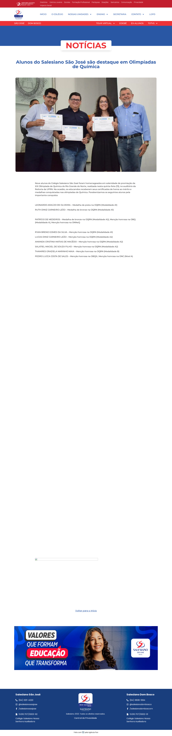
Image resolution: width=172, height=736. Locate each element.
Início (43, 14)
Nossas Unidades (78, 14)
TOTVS (151, 23)
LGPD (152, 14)
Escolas (67, 2)
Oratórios (43, 2)
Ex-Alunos (137, 23)
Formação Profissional (81, 2)
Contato (136, 14)
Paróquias (96, 2)
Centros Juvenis (55, 2)
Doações (105, 2)
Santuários (114, 2)
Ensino (101, 14)
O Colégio (57, 14)
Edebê (123, 23)
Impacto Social (46, 5)
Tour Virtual (104, 23)
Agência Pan (93, 732)
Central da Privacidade (85, 718)
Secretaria (119, 14)
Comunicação (126, 2)
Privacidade (138, 2)
